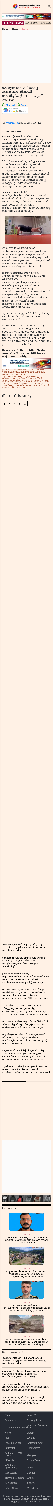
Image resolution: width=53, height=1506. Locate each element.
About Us (32, 1415)
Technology (33, 1448)
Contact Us (10, 1420)
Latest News (11, 1488)
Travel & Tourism (14, 1478)
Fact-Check (11, 1473)
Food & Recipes (13, 1443)
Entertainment (35, 1443)
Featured (8, 1208)
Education (10, 1448)
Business (32, 1433)
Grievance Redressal (16, 1427)
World (25, 29)
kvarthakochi (12, 123)
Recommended (11, 1352)
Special (31, 1483)
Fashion (31, 1473)
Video (30, 1468)
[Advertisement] (26, 56)
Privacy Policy (35, 1420)
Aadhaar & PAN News (13, 1454)
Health (31, 1438)
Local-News (33, 1460)
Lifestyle (9, 1460)
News (15, 29)
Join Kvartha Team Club (37, 1426)
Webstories (33, 1488)
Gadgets (31, 1455)
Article (31, 1478)
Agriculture (11, 1483)
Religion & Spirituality (11, 1466)
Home (5, 29)
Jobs (7, 1438)
